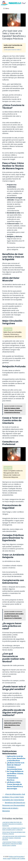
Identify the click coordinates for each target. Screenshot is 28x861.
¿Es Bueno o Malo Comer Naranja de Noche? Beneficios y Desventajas (15, 785)
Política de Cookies (18, 858)
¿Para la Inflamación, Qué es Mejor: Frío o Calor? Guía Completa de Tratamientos (13, 797)
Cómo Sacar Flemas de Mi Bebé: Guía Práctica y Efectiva (13, 833)
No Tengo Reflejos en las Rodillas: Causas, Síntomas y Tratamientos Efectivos (15, 775)
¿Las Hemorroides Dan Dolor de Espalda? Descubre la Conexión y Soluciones (12, 824)
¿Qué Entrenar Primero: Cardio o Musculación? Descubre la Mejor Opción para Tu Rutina (12, 843)
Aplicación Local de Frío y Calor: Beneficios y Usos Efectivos (16, 758)
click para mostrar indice (12, 50)
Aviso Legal (7, 858)
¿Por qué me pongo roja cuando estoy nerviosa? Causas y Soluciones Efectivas (14, 838)
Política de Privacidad (16, 857)
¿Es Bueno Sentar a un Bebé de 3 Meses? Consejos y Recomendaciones (15, 766)
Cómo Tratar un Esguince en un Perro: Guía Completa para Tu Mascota (13, 829)
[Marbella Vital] (13, 3)
